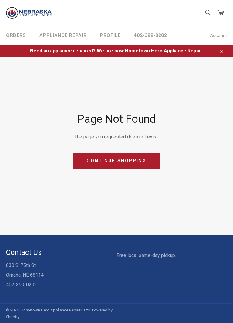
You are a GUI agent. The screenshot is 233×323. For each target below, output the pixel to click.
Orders (16, 35)
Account (218, 35)
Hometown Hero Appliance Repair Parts (55, 310)
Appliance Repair (63, 35)
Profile (110, 35)
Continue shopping (116, 160)
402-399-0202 (150, 35)
